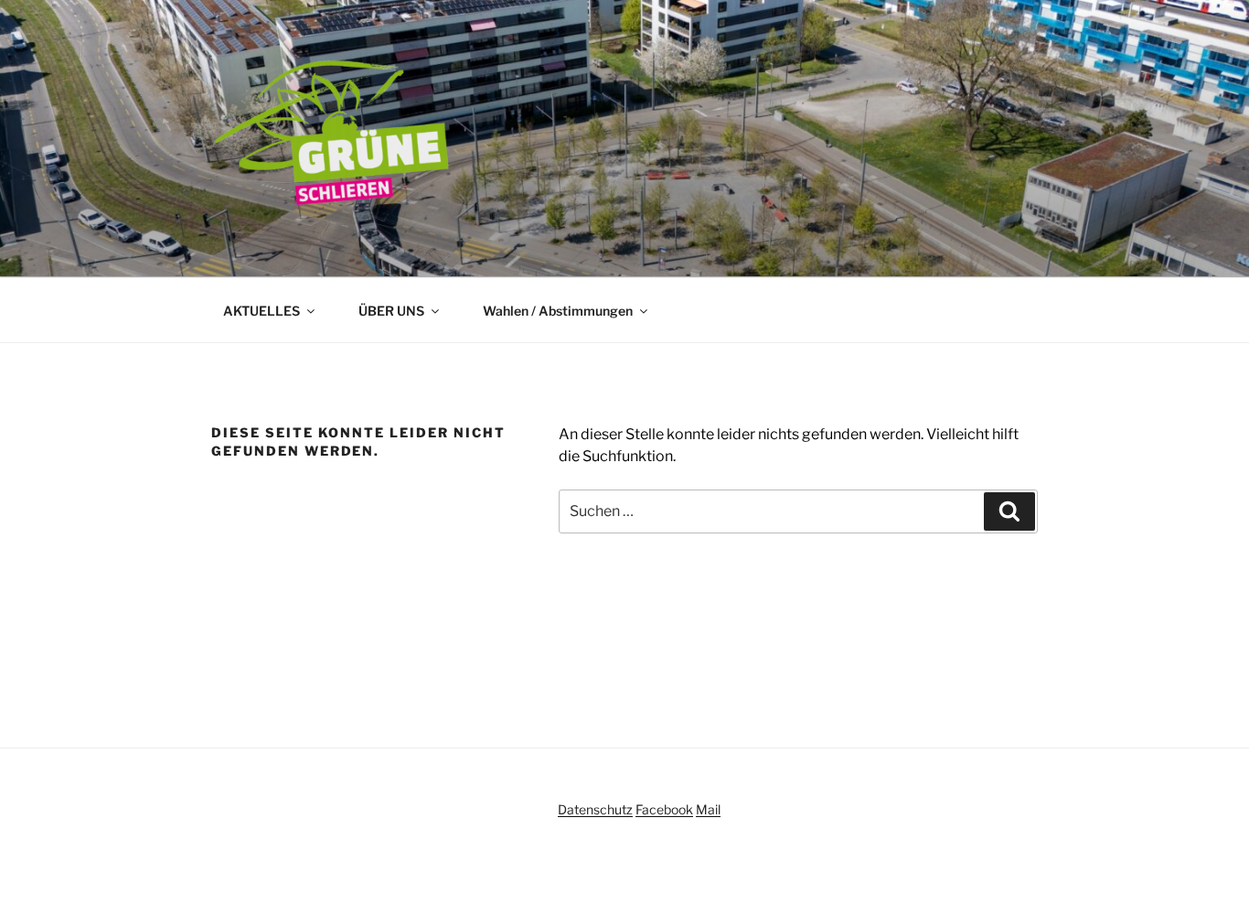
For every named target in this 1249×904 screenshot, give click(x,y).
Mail (708, 809)
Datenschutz (595, 809)
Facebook (664, 809)
